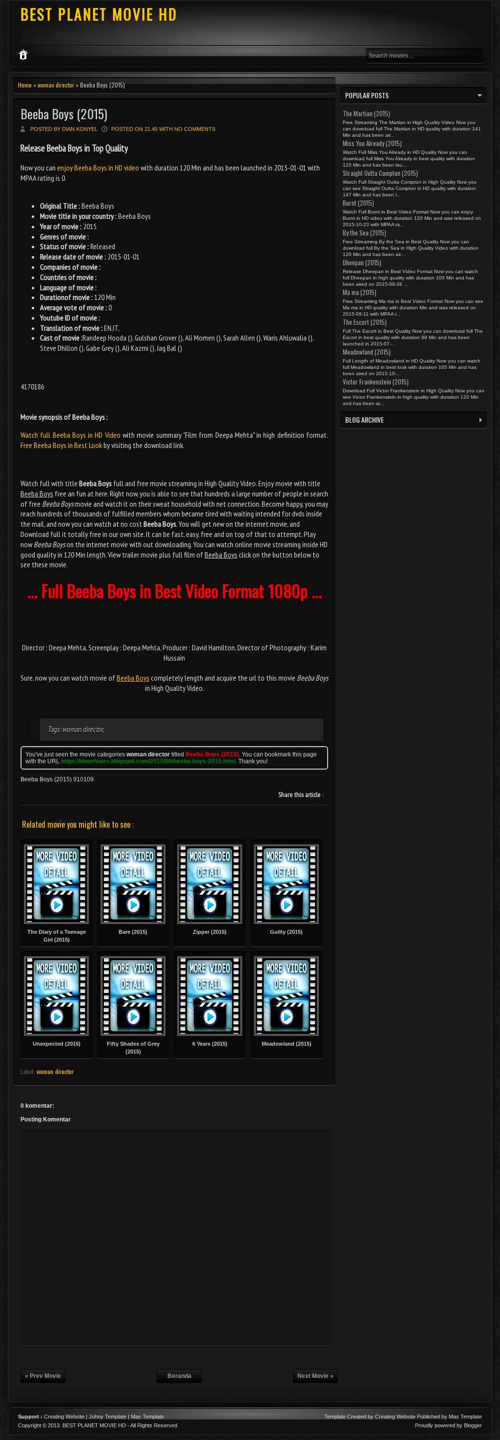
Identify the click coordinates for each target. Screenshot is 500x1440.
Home (25, 85)
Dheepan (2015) (362, 262)
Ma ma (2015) (359, 292)
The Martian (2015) (366, 113)
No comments (194, 129)
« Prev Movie (43, 1376)
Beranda (179, 1376)
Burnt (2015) (358, 203)
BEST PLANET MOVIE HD (99, 14)
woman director (56, 85)
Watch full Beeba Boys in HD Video (71, 435)
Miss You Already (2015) (372, 143)
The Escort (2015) (365, 322)
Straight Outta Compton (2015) (380, 173)
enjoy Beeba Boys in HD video (98, 167)
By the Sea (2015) (364, 232)
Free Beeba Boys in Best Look (61, 445)
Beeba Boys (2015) (64, 113)
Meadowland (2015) (367, 352)
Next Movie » (315, 1376)
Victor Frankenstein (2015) (376, 382)
